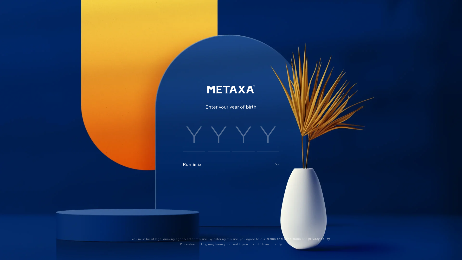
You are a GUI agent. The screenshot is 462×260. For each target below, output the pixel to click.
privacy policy (319, 239)
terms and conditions (283, 239)
